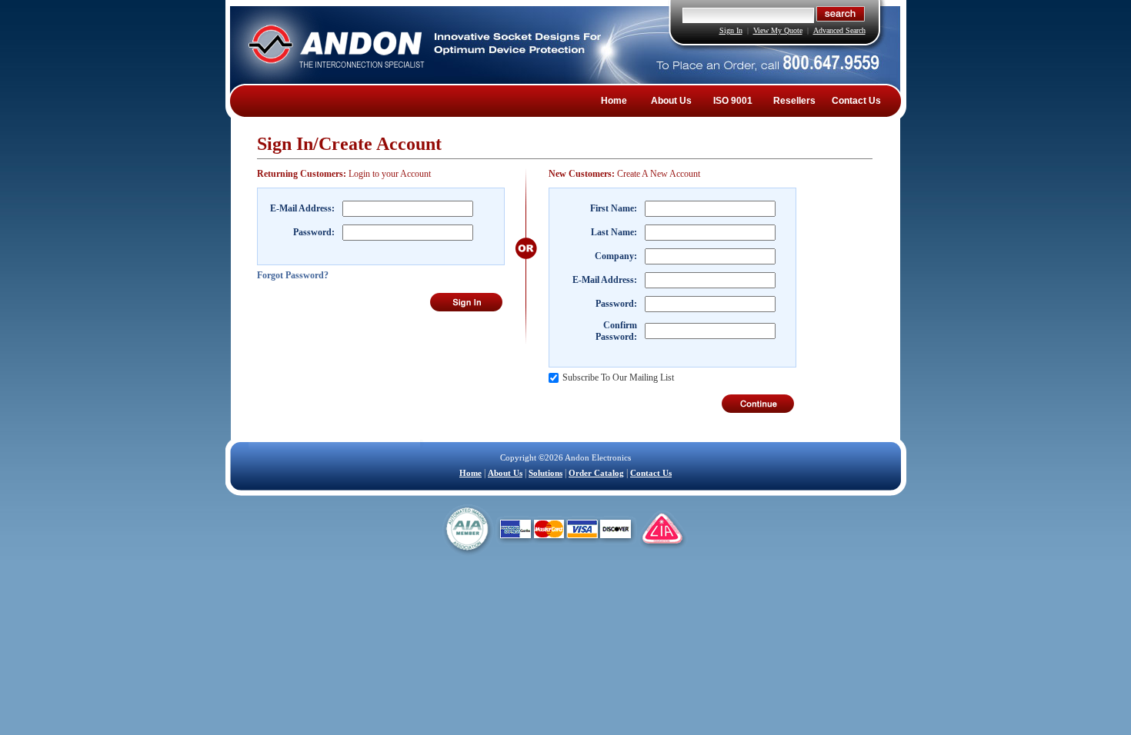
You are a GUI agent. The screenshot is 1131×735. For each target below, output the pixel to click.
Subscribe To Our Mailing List (618, 377)
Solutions (545, 472)
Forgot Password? (293, 275)
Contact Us (856, 100)
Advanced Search (839, 30)
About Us (671, 100)
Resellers (794, 100)
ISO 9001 (732, 100)
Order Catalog (596, 472)
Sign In (730, 30)
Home (614, 100)
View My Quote (777, 30)
